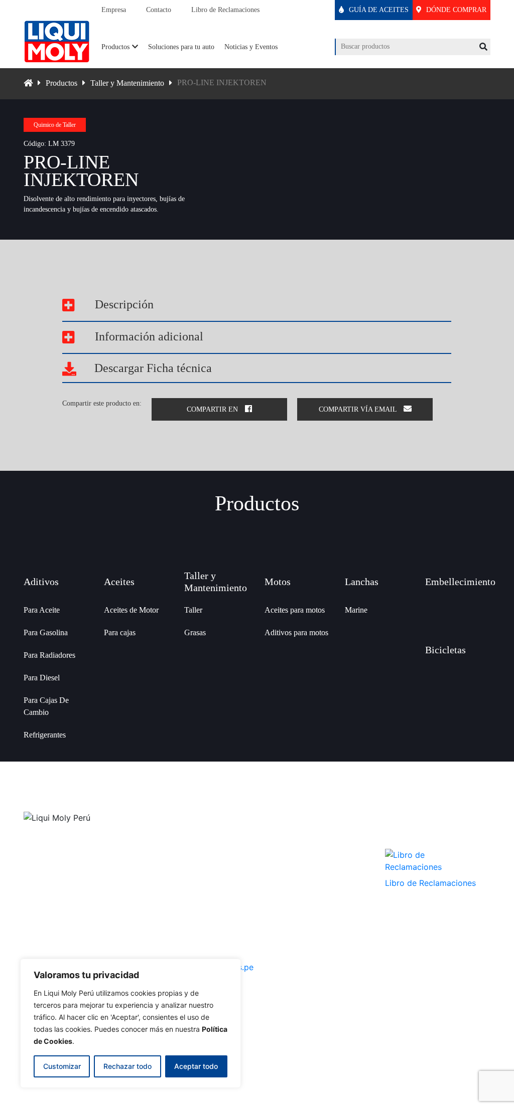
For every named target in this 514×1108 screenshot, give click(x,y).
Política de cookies (291, 899)
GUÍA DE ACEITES (378, 10)
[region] (130, 1023)
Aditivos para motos (296, 632)
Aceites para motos (295, 610)
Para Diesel (42, 677)
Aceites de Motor (131, 610)
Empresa (113, 10)
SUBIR (257, 1052)
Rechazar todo (127, 1066)
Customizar (62, 1066)
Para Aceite (42, 610)
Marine (356, 610)
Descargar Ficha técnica (151, 368)
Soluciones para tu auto (181, 47)
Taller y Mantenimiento (127, 83)
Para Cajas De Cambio (46, 706)
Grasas (195, 632)
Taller (193, 610)
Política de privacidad (295, 871)
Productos (115, 47)
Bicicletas (445, 649)
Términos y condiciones (298, 885)
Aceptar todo (196, 1066)
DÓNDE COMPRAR (455, 10)
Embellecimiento (460, 581)
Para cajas (120, 632)
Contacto (158, 10)
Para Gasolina (46, 632)
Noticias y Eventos (251, 47)
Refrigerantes (45, 734)
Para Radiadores (49, 655)
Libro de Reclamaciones (225, 10)
